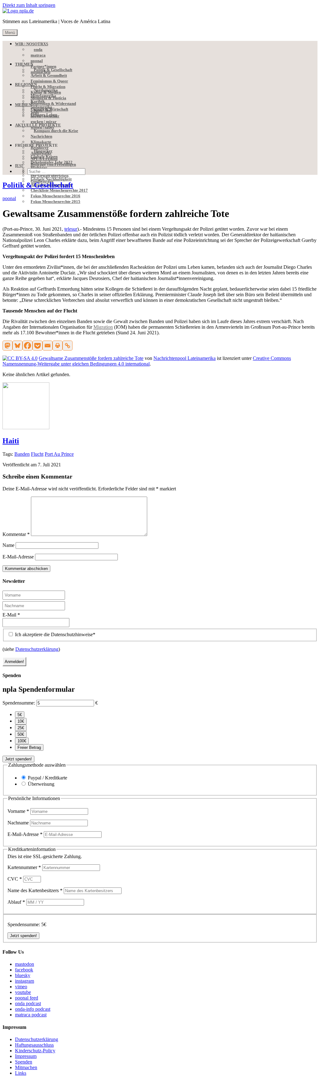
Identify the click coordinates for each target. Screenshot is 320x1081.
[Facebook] (27, 346)
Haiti (10, 441)
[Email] (47, 346)
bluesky (22, 975)
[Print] (57, 346)
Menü (10, 32)
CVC (15, 879)
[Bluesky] (17, 346)
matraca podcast (31, 1014)
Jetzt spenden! (18, 759)
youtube (23, 992)
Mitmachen (26, 1067)
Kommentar (16, 534)
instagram (24, 981)
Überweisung (41, 784)
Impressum (26, 1056)
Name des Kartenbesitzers (35, 890)
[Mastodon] (7, 346)
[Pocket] (37, 346)
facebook (24, 969)
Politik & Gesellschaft (37, 185)
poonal (9, 198)
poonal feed (26, 997)
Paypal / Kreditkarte (47, 777)
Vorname (18, 811)
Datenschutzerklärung (36, 649)
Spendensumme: (18, 702)
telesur (70, 229)
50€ (21, 734)
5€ (20, 714)
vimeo (21, 986)
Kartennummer (24, 867)
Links (20, 1073)
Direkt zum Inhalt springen (28, 5)
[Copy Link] (67, 346)
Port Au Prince (59, 454)
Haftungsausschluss (34, 1045)
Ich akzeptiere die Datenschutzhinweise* (54, 634)
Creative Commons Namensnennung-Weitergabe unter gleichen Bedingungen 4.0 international (146, 361)
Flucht (37, 454)
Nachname (19, 822)
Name (8, 545)
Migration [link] (103, 327)
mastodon (24, 964)
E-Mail (11, 614)
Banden (22, 454)
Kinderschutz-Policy (35, 1050)
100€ (22, 741)
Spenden (23, 1061)
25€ (21, 727)
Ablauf (16, 902)
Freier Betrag (29, 747)
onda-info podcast (32, 1009)
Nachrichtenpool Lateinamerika (184, 358)
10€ (21, 721)
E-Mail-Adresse (18, 556)
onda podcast (28, 1003)
